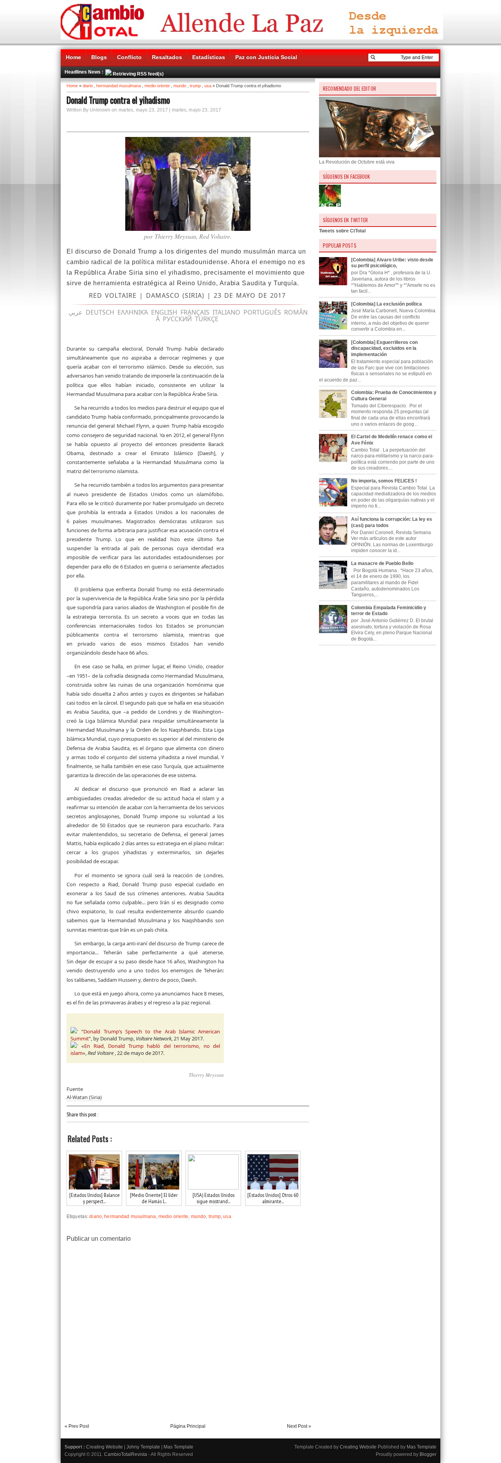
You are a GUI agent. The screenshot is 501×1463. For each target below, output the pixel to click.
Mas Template (178, 1447)
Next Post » (299, 1426)
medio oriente (157, 85)
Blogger (428, 1454)
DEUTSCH (100, 312)
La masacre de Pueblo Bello (382, 563)
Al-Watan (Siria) (84, 1097)
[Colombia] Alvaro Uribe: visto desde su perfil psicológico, (392, 263)
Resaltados (167, 57)
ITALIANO (226, 312)
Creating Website (104, 1447)
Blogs (99, 57)
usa (207, 85)
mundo (179, 85)
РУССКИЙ (177, 319)
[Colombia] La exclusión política (386, 304)
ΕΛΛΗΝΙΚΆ (132, 312)
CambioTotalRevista (125, 1454)
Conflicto (129, 57)
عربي (75, 312)
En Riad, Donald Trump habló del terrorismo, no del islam (145, 1049)
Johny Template (143, 1447)
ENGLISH (164, 312)
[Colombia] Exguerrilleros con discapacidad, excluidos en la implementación (384, 348)
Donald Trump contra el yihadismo (118, 100)
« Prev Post (77, 1426)
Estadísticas (208, 57)
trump (195, 85)
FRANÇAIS (194, 312)
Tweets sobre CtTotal (342, 231)
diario (88, 85)
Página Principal (187, 1426)
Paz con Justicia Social (266, 57)
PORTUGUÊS (262, 312)
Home (73, 57)
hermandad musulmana (118, 85)
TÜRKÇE (206, 319)
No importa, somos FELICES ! (384, 481)
